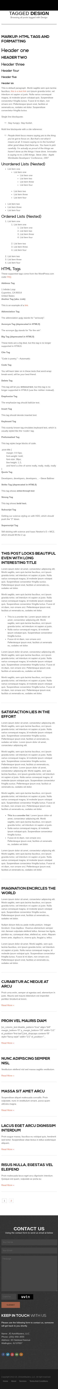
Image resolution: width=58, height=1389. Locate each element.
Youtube (12, 1354)
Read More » (7, 1005)
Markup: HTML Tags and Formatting (25, 39)
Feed (21, 1354)
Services (22, 1381)
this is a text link (18, 91)
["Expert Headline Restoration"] (12, 4)
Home (5, 1381)
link (26, 305)
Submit (10, 1305)
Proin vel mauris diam (24, 1021)
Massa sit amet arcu (23, 1091)
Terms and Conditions (39, 1381)
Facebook (3, 1354)
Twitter (8, 1354)
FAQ (9, 277)
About (13, 1381)
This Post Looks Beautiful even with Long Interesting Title (28, 558)
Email (17, 1354)
